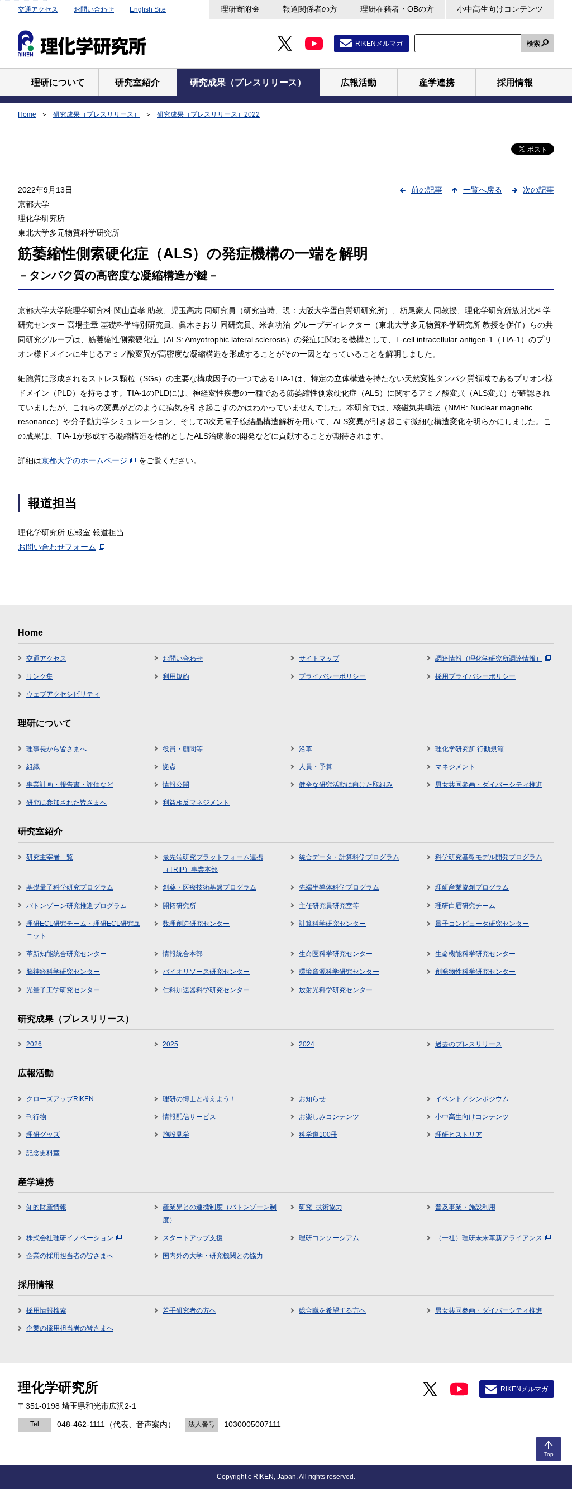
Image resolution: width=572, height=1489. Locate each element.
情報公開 (176, 785)
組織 (33, 767)
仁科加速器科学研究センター (206, 990)
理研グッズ (43, 1135)
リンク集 (39, 676)
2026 (34, 1044)
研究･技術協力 (320, 1207)
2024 (306, 1044)
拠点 (169, 767)
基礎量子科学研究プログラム (69, 887)
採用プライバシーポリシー (475, 676)
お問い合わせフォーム (57, 546)
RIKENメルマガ (379, 43)
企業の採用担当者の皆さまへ (69, 1256)
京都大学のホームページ (84, 460)
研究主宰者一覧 (49, 857)
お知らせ (312, 1099)
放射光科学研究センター (336, 990)
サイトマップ (319, 658)
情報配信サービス (189, 1117)
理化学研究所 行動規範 (469, 749)
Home (27, 114)
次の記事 (538, 189)
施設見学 (176, 1135)
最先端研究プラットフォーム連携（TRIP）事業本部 (213, 863)
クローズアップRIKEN (60, 1099)
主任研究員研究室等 (329, 906)
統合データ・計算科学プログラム (349, 857)
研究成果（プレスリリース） (96, 114)
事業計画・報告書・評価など (69, 785)
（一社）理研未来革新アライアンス (488, 1238)
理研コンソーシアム (329, 1238)
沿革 (305, 749)
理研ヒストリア (458, 1135)
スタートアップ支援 (193, 1238)
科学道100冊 (318, 1135)
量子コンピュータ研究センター (482, 924)
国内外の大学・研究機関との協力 (213, 1256)
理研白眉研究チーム (465, 906)
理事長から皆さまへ (56, 749)
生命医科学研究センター (336, 954)
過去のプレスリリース (468, 1044)
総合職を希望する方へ (332, 1310)
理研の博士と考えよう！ (199, 1099)
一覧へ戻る (482, 189)
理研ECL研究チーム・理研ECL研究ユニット (83, 930)
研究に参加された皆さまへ (66, 802)
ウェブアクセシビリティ (63, 694)
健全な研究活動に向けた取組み (346, 785)
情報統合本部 (183, 954)
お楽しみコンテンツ (329, 1117)
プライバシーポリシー (332, 676)
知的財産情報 (46, 1207)
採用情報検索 (46, 1310)
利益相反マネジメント (196, 802)
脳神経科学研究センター (63, 972)
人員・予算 (315, 767)
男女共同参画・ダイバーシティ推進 (488, 785)
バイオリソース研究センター (206, 972)
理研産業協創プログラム (472, 887)
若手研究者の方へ (189, 1310)
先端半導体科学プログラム (339, 887)
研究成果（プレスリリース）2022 (208, 114)
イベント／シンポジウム (472, 1099)
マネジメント (455, 767)
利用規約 (176, 676)
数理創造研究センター (196, 924)
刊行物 (36, 1117)
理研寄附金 (240, 8)
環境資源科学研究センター (339, 972)
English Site (148, 9)
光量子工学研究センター (63, 990)
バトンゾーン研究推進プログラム (76, 906)
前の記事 (426, 189)
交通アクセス (38, 9)
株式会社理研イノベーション (69, 1238)
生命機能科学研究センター (475, 954)
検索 (533, 43)
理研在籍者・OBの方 (397, 8)
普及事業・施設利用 (465, 1207)
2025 (170, 1044)
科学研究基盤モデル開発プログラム (488, 857)
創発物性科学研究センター (475, 972)
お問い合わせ (94, 9)
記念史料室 (43, 1153)
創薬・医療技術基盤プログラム (209, 887)
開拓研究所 (179, 906)
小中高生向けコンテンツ (500, 8)
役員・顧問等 (183, 749)
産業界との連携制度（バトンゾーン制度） (220, 1213)
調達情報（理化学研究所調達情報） (488, 658)
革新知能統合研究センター (66, 954)
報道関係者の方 (310, 8)
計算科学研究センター (332, 924)
